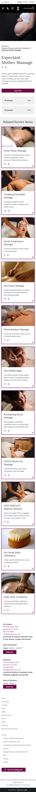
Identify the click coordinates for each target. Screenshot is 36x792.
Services (5, 46)
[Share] (6, 67)
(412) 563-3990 (8, 632)
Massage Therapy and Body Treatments (16, 48)
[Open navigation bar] (3, 8)
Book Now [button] (18, 91)
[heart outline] (2, 67)
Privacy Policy (25, 785)
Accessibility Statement (13, 785)
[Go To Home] (28, 8)
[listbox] (6, 2)
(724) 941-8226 (8, 667)
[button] (12, 8)
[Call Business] (8, 8)
